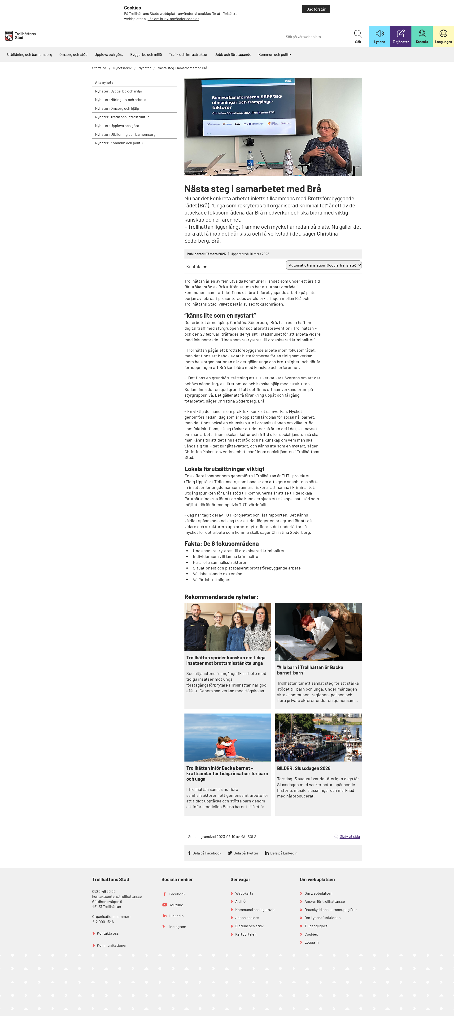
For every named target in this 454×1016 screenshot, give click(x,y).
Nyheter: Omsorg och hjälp (117, 108)
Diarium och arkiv (249, 926)
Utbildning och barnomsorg (29, 54)
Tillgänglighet (316, 926)
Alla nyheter (105, 82)
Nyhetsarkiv (122, 68)
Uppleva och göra (109, 54)
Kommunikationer (112, 945)
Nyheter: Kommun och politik (119, 142)
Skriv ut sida (350, 836)
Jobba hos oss (247, 917)
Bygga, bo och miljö (146, 54)
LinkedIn (176, 915)
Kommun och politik (274, 54)
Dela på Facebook (206, 853)
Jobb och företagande (233, 54)
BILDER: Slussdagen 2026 (304, 768)
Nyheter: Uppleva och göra (117, 125)
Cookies (311, 934)
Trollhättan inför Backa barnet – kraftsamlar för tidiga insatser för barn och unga (227, 773)
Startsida (99, 68)
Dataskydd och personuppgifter (331, 909)
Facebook (177, 894)
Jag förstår (316, 9)
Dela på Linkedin (283, 853)
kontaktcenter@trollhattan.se (117, 896)
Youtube (176, 904)
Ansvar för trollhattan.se (325, 901)
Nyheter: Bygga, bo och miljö (118, 91)
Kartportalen (246, 934)
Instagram (177, 926)
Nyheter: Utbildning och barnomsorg (125, 134)
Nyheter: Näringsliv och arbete (120, 99)
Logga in (312, 942)
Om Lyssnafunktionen (323, 917)
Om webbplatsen (318, 893)
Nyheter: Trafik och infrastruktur (122, 116)
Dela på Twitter (246, 853)
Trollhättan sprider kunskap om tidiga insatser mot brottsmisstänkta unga (226, 660)
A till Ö (240, 901)
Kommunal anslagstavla (255, 909)
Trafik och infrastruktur (188, 54)
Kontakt (194, 266)
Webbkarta (244, 893)
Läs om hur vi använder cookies (173, 18)
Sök (358, 41)
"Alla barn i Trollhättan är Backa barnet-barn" (310, 670)
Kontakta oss (108, 933)
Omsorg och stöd (73, 54)
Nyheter (145, 68)
